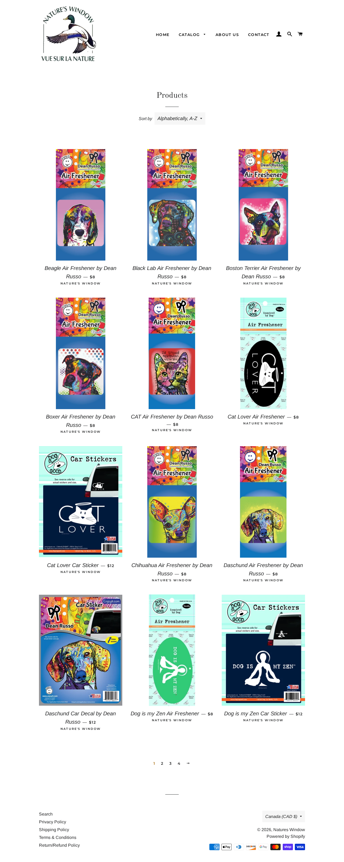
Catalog (190, 34)
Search (46, 814)
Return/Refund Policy (59, 845)
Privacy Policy (52, 822)
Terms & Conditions (57, 837)
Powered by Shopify (286, 836)
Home (163, 34)
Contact (258, 34)
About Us (227, 34)
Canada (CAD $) (281, 816)
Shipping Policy (54, 829)
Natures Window (289, 829)
